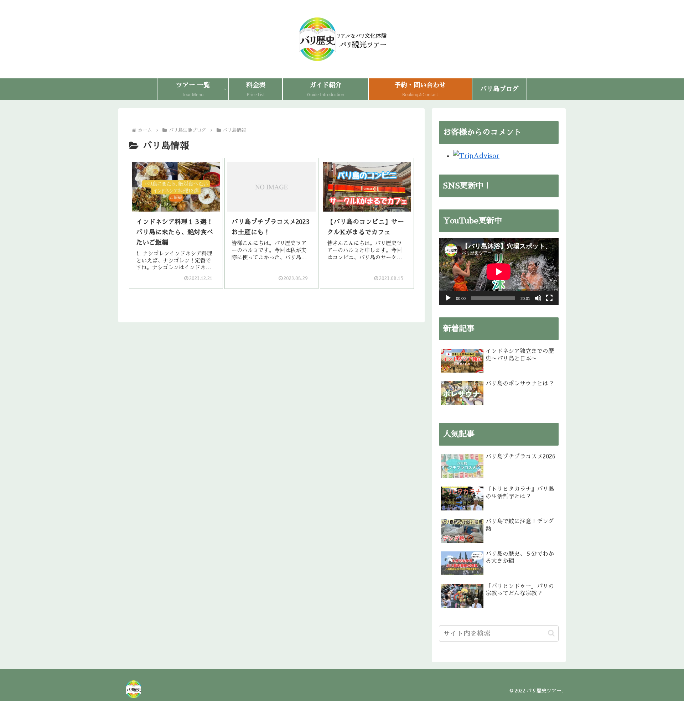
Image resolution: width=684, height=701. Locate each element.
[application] (499, 271)
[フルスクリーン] (549, 298)
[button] (551, 633)
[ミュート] (538, 298)
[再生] (448, 298)
